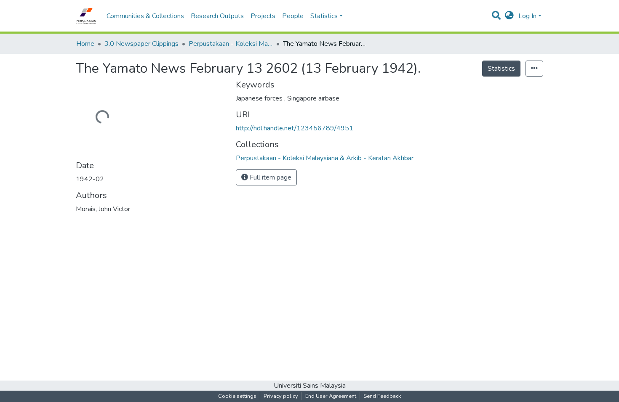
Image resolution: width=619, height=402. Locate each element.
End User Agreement (330, 396)
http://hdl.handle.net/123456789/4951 (294, 128)
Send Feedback (382, 396)
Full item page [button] (269, 177)
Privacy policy (281, 396)
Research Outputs (217, 16)
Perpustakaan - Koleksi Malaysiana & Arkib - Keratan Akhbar (231, 43)
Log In (527, 16)
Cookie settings (237, 396)
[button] (509, 16)
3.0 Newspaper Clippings (141, 43)
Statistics (501, 68)
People (293, 16)
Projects (263, 16)
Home (85, 43)
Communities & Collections (145, 16)
